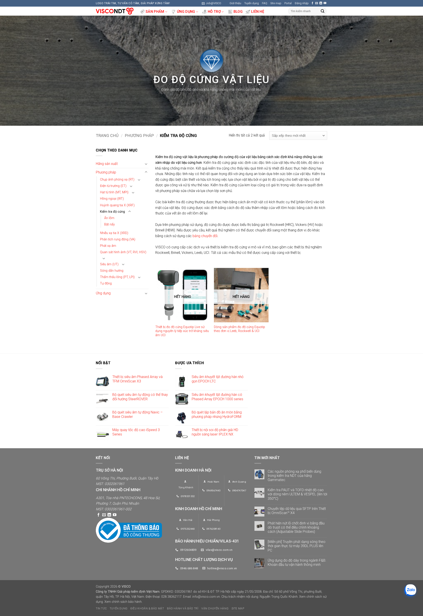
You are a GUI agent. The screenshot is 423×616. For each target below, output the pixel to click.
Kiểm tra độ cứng (112, 212)
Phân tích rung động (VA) (117, 239)
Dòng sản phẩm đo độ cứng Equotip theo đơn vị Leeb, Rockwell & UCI (239, 329)
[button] (211, 3)
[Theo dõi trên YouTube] (325, 3)
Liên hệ (257, 11)
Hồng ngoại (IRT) (112, 199)
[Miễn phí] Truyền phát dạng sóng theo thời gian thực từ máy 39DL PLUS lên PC (296, 546)
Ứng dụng (186, 11)
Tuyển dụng (251, 3)
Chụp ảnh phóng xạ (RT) (117, 180)
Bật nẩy (109, 224)
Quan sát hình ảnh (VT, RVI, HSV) (123, 252)
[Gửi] (322, 11)
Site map (275, 3)
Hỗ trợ (214, 11)
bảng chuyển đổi (205, 236)
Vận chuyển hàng (214, 608)
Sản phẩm (155, 11)
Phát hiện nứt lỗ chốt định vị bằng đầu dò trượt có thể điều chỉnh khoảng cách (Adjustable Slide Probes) (296, 527)
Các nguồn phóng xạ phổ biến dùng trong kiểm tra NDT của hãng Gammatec (294, 475)
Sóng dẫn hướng (111, 271)
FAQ (264, 3)
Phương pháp (139, 135)
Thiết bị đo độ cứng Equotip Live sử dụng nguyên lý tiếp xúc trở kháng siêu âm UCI (182, 331)
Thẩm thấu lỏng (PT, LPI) (117, 277)
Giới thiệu (235, 3)
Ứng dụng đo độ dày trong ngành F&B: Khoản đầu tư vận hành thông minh (297, 562)
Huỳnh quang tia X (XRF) (117, 205)
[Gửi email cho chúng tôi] (316, 3)
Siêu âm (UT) (109, 264)
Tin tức (101, 608)
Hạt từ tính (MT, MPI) (114, 192)
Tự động (106, 283)
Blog (238, 11)
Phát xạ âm (108, 246)
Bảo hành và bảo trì (183, 608)
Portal (288, 3)
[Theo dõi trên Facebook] (312, 3)
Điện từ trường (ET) (113, 186)
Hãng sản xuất (107, 164)
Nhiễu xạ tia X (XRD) (114, 233)
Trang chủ (107, 135)
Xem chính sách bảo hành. (123, 602)
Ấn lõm (109, 218)
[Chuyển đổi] (146, 163)
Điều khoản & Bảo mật (147, 608)
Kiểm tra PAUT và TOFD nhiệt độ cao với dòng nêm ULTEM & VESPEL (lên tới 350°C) (297, 494)
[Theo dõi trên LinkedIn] (320, 3)
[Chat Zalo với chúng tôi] (410, 590)
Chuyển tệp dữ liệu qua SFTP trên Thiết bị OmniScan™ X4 (297, 511)
